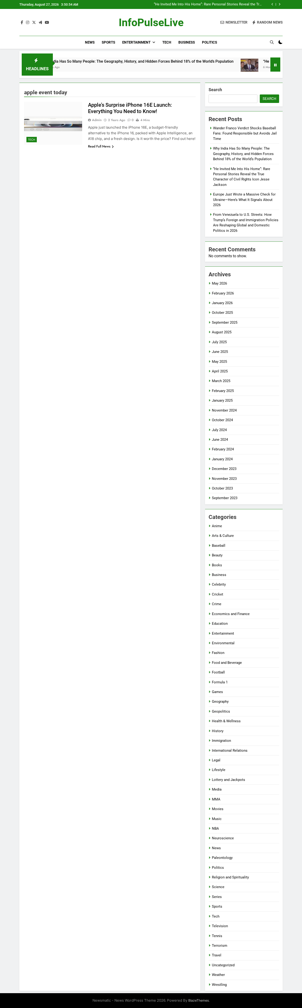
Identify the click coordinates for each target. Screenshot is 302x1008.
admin (97, 120)
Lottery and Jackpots (228, 780)
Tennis (217, 936)
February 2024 (223, 449)
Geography (220, 701)
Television (220, 926)
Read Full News (99, 146)
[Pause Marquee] (275, 64)
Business (186, 42)
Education (220, 623)
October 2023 (222, 488)
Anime (217, 526)
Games (217, 692)
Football (218, 672)
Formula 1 (220, 682)
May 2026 (219, 283)
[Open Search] (272, 42)
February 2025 (223, 391)
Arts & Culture (223, 536)
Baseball (218, 545)
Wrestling (219, 985)
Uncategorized (223, 965)
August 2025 (221, 332)
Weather (218, 975)
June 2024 (220, 439)
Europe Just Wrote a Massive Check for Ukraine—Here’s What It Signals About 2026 (244, 199)
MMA (216, 799)
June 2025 (220, 352)
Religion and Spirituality (230, 877)
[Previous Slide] (272, 4)
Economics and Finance (231, 614)
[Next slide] (279, 4)
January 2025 (222, 400)
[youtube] (46, 22)
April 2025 (220, 371)
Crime (216, 604)
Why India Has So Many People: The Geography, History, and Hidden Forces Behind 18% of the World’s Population (118, 61)
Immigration (221, 741)
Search (215, 89)
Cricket (217, 594)
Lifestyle (218, 770)
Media (217, 789)
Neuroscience (223, 838)
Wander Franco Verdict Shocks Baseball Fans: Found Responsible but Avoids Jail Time (245, 133)
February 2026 (223, 293)
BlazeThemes (198, 1000)
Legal (216, 760)
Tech (166, 42)
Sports (108, 42)
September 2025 (224, 322)
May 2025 (219, 361)
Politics (209, 42)
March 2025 (221, 381)
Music (217, 819)
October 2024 (222, 420)
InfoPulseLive (151, 22)
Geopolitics (221, 711)
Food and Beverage (227, 663)
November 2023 (224, 479)
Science (218, 887)
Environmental (223, 643)
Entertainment (136, 42)
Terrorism (219, 945)
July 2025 (219, 342)
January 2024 (222, 459)
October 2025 (222, 312)
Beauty (217, 555)
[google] (40, 22)
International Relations (229, 750)
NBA (215, 828)
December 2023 (224, 469)
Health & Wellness (226, 721)
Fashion (218, 653)
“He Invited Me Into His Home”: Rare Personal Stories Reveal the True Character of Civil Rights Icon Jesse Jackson (208, 4)
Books (217, 565)
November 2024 (224, 410)
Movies (217, 809)
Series (217, 897)
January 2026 (222, 303)
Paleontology (222, 858)
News (90, 42)
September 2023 (224, 498)
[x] (34, 22)
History (217, 731)
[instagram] (28, 22)
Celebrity (219, 584)
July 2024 (219, 430)
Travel (216, 955)
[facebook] (22, 22)
